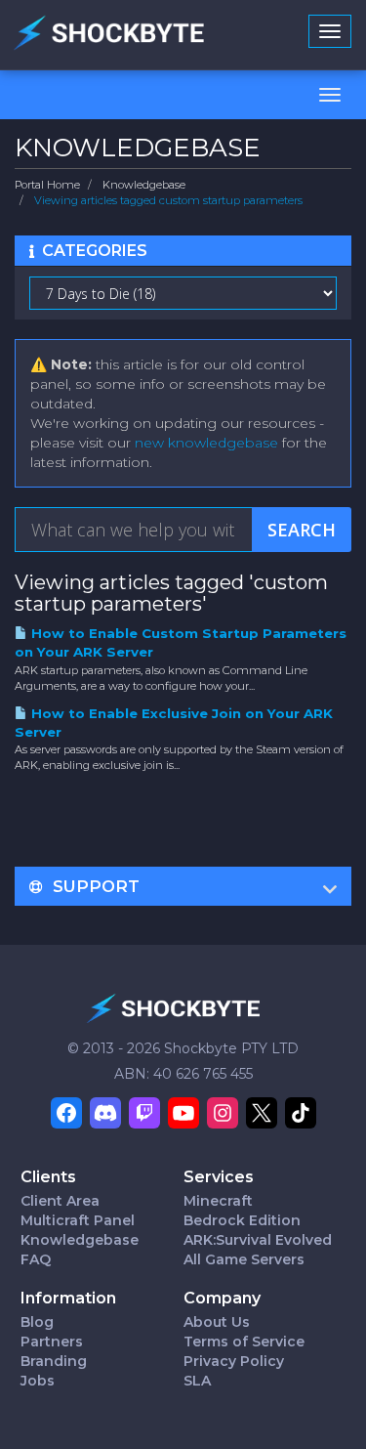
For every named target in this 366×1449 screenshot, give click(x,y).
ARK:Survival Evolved (257, 1240)
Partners (51, 1341)
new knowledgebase (206, 442)
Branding (53, 1361)
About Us (216, 1322)
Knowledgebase (143, 185)
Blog (37, 1322)
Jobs (37, 1380)
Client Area (60, 1201)
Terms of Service (244, 1341)
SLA (197, 1380)
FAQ (35, 1259)
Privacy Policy (233, 1361)
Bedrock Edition (242, 1220)
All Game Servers (244, 1259)
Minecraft (218, 1201)
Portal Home (47, 185)
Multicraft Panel (77, 1220)
